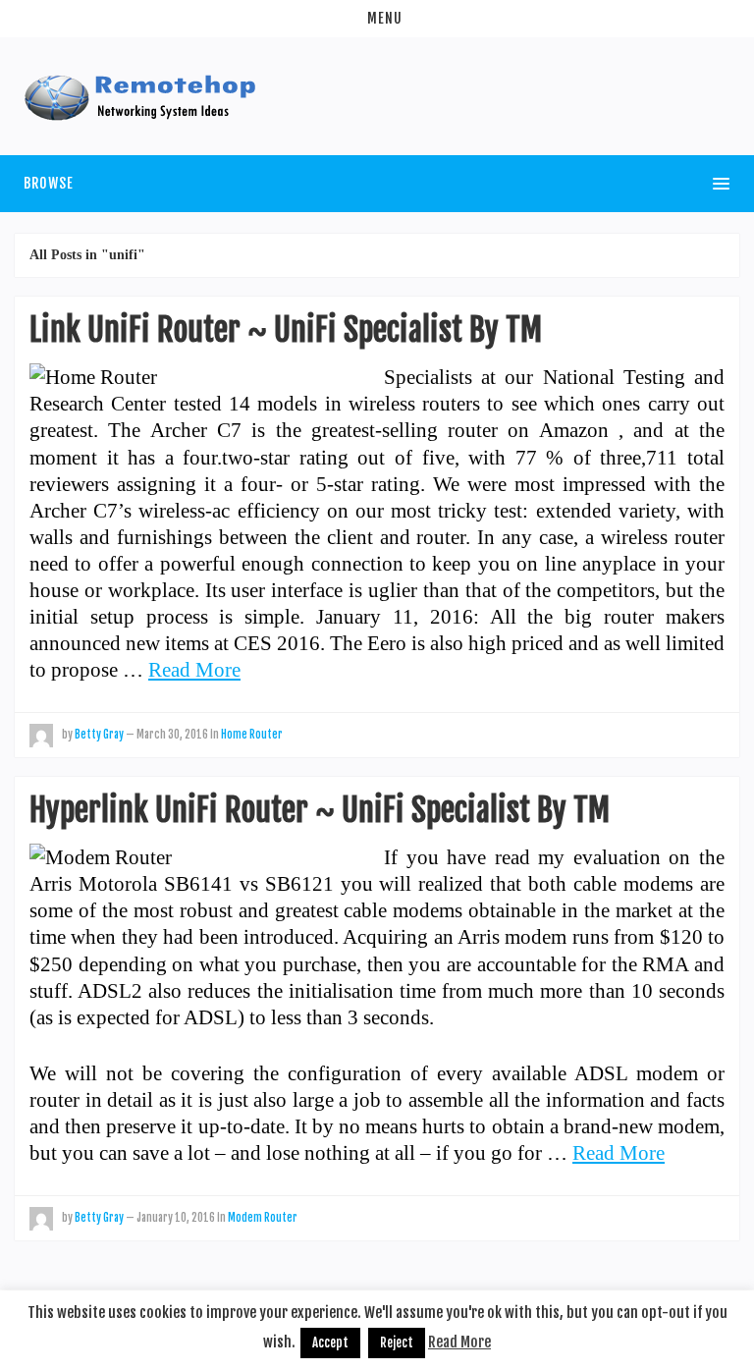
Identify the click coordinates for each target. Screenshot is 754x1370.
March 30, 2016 (172, 734)
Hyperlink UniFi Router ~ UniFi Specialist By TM (319, 810)
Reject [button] (396, 1342)
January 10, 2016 (175, 1218)
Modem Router (262, 1218)
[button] (377, 18)
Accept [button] (330, 1342)
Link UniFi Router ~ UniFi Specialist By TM (285, 330)
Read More (194, 669)
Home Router (252, 734)
